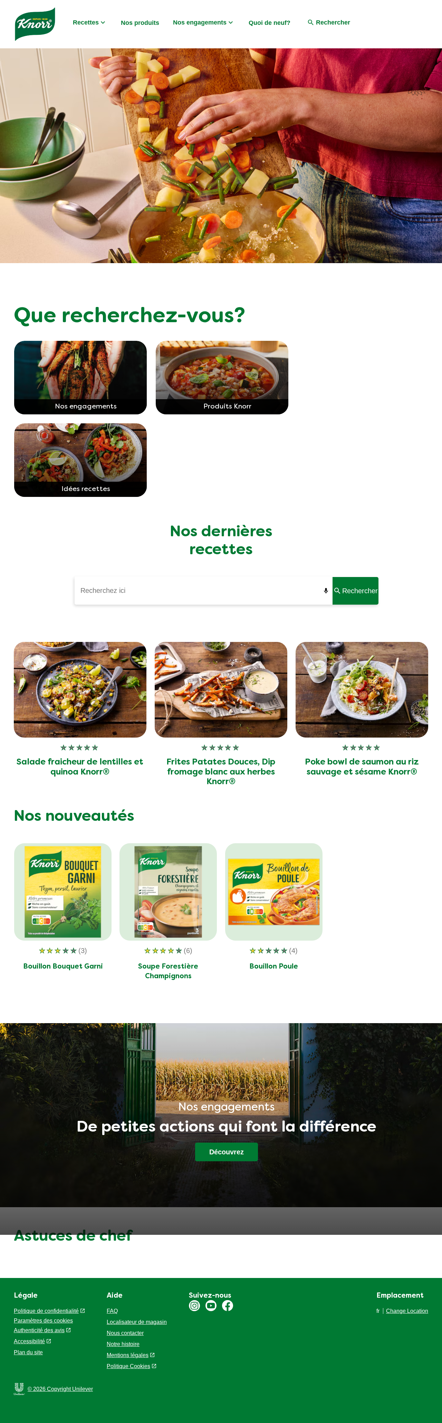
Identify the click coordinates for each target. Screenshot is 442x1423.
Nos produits (140, 22)
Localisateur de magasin (137, 1322)
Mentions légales (127, 1355)
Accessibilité (29, 1341)
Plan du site (28, 1352)
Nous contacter (125, 1333)
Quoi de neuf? (269, 22)
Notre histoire (123, 1344)
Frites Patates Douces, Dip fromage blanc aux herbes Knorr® (220, 772)
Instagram (194, 1305)
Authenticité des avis (39, 1330)
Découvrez (226, 1152)
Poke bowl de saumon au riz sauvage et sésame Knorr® (362, 767)
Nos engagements (200, 22)
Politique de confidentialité (46, 1311)
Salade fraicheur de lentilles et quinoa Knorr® (80, 767)
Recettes (86, 22)
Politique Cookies (128, 1366)
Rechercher (360, 591)
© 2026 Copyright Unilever (60, 1389)
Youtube (211, 1305)
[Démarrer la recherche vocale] (327, 591)
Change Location (407, 1311)
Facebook (227, 1305)
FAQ (112, 1311)
